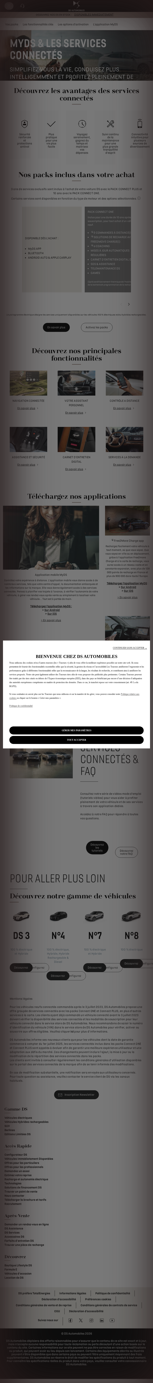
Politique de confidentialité (21, 706)
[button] (130, 648)
